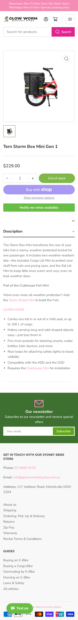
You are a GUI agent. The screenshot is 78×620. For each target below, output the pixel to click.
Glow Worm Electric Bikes (44, 607)
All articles (10, 589)
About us (9, 504)
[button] (39, 231)
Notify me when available (39, 207)
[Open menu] (70, 19)
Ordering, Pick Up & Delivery (24, 516)
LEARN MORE (13, 309)
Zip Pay (8, 527)
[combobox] (39, 32)
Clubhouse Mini (38, 368)
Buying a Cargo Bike (18, 566)
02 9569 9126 (25, 468)
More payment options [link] (39, 198)
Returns (9, 521)
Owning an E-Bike (16, 577)
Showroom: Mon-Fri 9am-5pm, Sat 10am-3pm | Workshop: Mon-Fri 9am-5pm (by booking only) (39, 5)
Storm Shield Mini (21, 300)
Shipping (9, 510)
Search (66, 32)
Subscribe (63, 431)
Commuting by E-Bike (19, 571)
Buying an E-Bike (15, 560)
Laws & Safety (13, 583)
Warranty (10, 533)
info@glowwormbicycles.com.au (36, 477)
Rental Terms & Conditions (22, 539)
